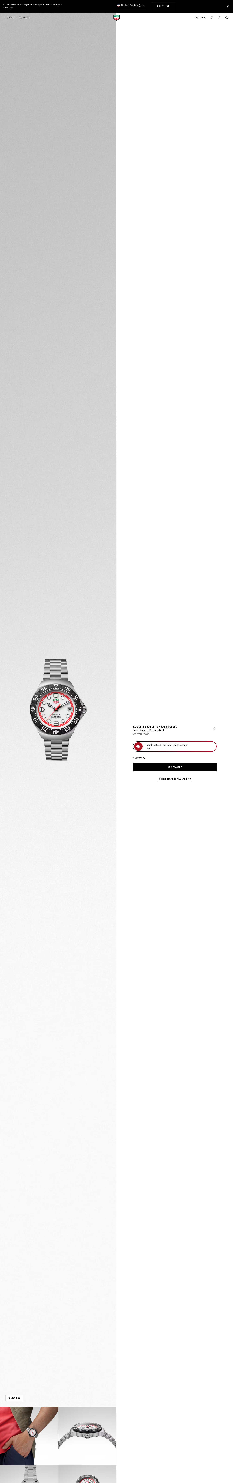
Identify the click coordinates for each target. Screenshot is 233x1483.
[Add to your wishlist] (214, 728)
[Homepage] (116, 18)
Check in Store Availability (175, 779)
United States (130, 5)
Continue (166, 6)
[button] (219, 17)
